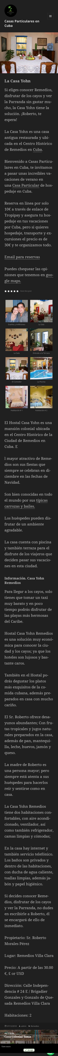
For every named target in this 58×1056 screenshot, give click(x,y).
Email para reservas (22, 256)
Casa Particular (25, 185)
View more (6, 1046)
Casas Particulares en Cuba (21, 23)
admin (23, 1026)
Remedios (35, 1026)
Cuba (37, 149)
